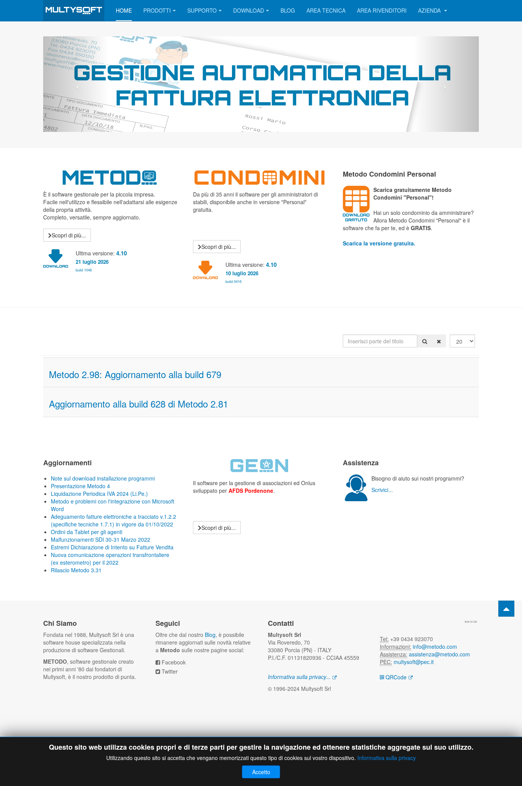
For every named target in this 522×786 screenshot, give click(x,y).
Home (124, 10)
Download (248, 10)
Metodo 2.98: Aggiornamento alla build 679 (135, 374)
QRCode (395, 677)
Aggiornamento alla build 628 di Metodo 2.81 (138, 403)
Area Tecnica (325, 10)
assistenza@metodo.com (439, 654)
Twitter (170, 671)
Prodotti (157, 10)
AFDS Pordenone (251, 490)
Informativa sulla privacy (386, 758)
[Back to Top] (506, 609)
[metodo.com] (73, 10)
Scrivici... (382, 490)
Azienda (430, 10)
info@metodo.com (435, 646)
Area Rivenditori (382, 10)
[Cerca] (424, 341)
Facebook (174, 662)
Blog (287, 10)
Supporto (202, 10)
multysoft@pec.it (414, 662)
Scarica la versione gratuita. (379, 243)
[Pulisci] (439, 341)
